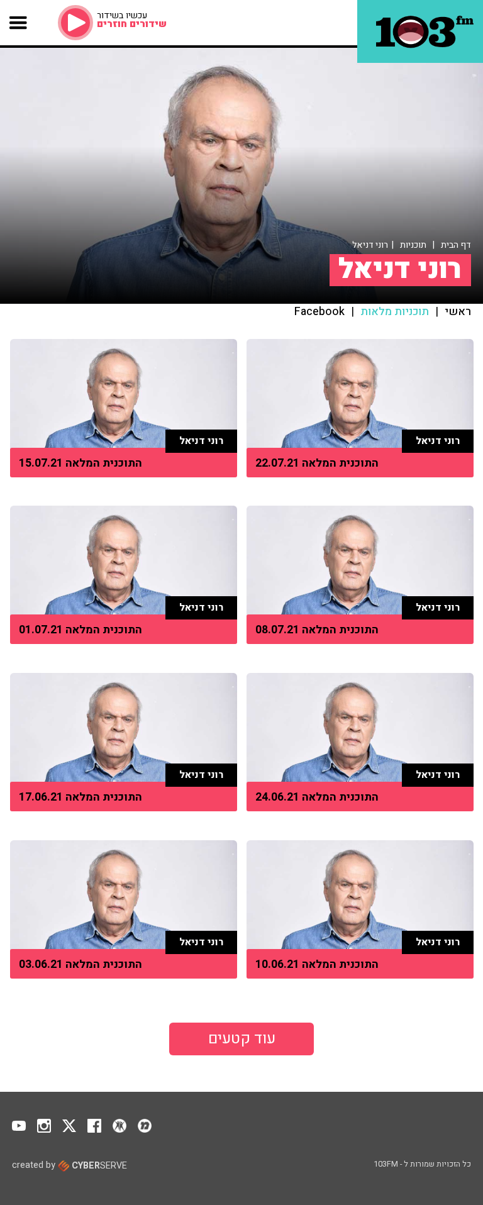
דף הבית (456, 245)
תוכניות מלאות (394, 312)
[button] (18, 22)
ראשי (458, 312)
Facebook (319, 312)
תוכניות (413, 245)
